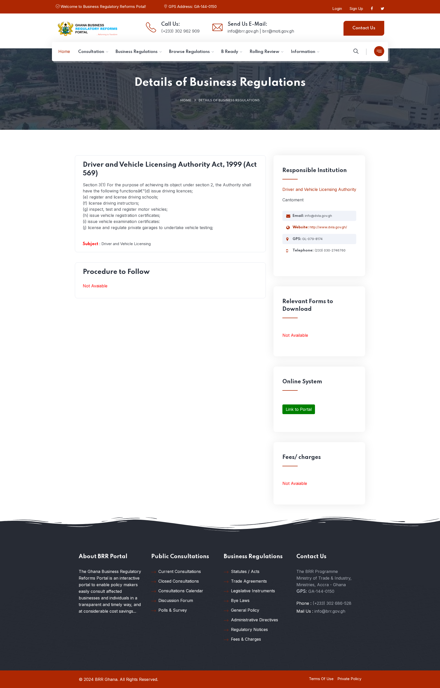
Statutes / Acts (245, 571)
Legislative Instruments (253, 590)
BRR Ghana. (106, 679)
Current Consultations (179, 571)
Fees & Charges (246, 639)
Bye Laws (240, 600)
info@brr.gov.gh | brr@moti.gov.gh (261, 31)
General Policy (245, 610)
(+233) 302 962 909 (180, 31)
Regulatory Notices (249, 629)
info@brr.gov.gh (329, 611)
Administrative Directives (254, 619)
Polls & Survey (172, 610)
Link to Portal (299, 409)
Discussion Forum (175, 600)
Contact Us (363, 28)
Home (185, 100)
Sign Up (356, 8)
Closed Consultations (178, 581)
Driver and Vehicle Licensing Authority (319, 189)
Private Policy (349, 678)
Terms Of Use (321, 678)
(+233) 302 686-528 (332, 603)
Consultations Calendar (180, 590)
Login (337, 8)
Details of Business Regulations (229, 100)
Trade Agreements (249, 581)
